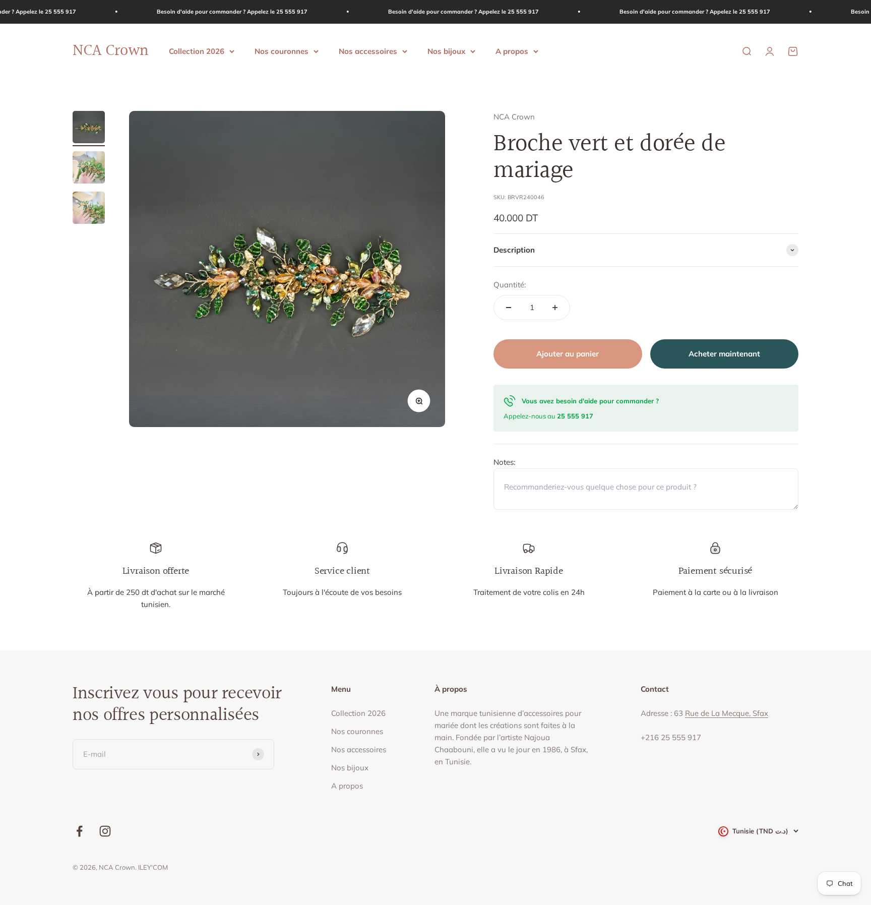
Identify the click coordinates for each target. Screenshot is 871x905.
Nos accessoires (368, 50)
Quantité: (509, 284)
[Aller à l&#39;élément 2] (89, 169)
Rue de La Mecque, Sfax (726, 713)
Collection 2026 (196, 50)
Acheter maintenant (724, 353)
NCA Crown (514, 117)
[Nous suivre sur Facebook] (79, 831)
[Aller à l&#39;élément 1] (89, 128)
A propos (511, 50)
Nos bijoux (446, 50)
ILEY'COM (153, 867)
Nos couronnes (281, 50)
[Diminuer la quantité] (508, 307)
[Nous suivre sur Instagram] (105, 831)
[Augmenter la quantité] (555, 307)
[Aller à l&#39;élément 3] (89, 209)
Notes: (504, 462)
